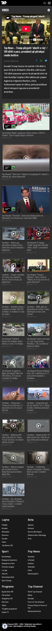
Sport (5, 551)
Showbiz (31, 557)
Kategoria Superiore (9, 560)
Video (5, 10)
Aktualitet (5, 532)
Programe (8, 586)
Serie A (4, 574)
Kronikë (4, 528)
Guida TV (5, 612)
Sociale (4, 539)
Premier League (8, 567)
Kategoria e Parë (8, 563)
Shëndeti (31, 567)
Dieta (30, 570)
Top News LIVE (7, 545)
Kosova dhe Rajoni (35, 532)
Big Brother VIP (7, 592)
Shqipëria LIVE (7, 599)
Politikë (4, 525)
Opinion (31, 525)
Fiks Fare (5, 602)
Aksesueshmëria (34, 611)
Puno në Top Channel (36, 602)
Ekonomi (5, 535)
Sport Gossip (6, 581)
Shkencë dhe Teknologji (37, 535)
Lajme (5, 519)
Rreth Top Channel (35, 592)
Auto (30, 539)
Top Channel (35, 586)
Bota (30, 519)
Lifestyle (31, 560)
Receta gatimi (33, 574)
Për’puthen (6, 595)
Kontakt (31, 599)
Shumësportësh (8, 577)
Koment (31, 528)
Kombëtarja (6, 557)
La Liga (4, 570)
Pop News (34, 551)
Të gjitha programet (9, 609)
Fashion (31, 563)
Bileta (30, 595)
